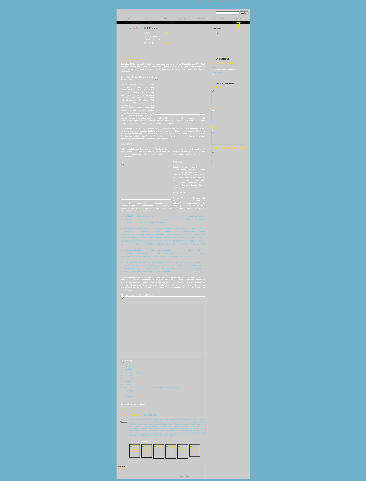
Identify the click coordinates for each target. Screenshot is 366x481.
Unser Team (199, 2)
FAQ (207, 2)
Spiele (164, 19)
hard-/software (219, 19)
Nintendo (153, 23)
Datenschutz (222, 2)
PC (146, 23)
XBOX (128, 23)
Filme (146, 19)
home (128, 19)
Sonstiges (183, 19)
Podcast (201, 19)
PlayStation (137, 23)
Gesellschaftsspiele (169, 23)
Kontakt (213, 2)
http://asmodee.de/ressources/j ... (223, 69)
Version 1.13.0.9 (244, 2)
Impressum (232, 2)
